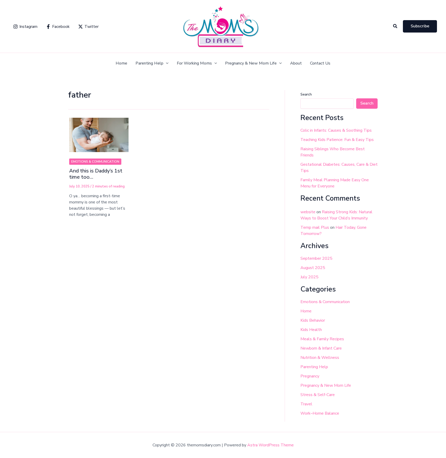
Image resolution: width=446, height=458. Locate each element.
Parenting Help (149, 63)
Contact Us (320, 63)
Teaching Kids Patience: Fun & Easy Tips (337, 140)
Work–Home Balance (319, 413)
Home (121, 63)
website (307, 212)
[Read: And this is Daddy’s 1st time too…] (99, 132)
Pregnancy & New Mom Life (251, 63)
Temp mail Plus (314, 227)
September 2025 (316, 258)
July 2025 (309, 277)
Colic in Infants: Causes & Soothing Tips (336, 130)
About (296, 63)
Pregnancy (309, 376)
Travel (306, 404)
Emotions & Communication (95, 162)
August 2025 (312, 268)
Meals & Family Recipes (322, 339)
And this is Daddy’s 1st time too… (95, 174)
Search (306, 94)
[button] (395, 26)
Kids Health (311, 330)
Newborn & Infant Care (321, 348)
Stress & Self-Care (317, 395)
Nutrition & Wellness (319, 357)
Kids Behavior (312, 320)
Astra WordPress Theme (270, 445)
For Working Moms (194, 63)
